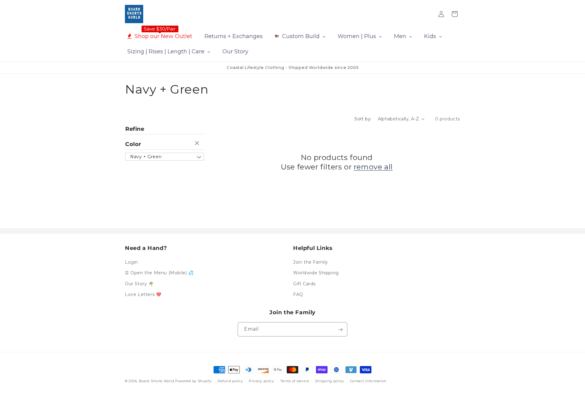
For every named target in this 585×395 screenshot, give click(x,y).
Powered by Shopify (193, 381)
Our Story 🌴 (139, 283)
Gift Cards (304, 283)
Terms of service (294, 381)
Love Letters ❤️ (143, 294)
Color (133, 144)
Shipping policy (329, 381)
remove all (373, 166)
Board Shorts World (156, 381)
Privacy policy (261, 381)
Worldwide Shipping (316, 273)
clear (198, 144)
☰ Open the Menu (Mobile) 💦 (159, 273)
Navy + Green (145, 156)
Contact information (368, 381)
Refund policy (230, 381)
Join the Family (310, 262)
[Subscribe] (340, 329)
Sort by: (362, 119)
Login (131, 262)
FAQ (298, 294)
